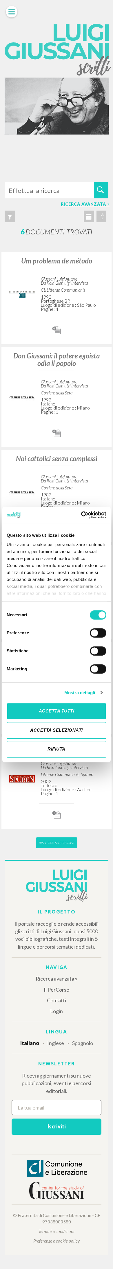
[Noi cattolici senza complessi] (22, 491)
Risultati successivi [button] (56, 843)
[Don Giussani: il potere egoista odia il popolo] (22, 396)
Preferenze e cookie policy (56, 1240)
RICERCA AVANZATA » (85, 204)
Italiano (29, 1043)
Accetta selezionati (56, 730)
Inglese (55, 1043)
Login (56, 1011)
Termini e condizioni (56, 1231)
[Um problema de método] (22, 294)
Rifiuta (56, 748)
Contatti (56, 1000)
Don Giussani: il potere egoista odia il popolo (56, 359)
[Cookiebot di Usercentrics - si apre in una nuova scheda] (81, 515)
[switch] (98, 633)
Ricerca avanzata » (56, 978)
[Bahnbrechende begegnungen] (22, 778)
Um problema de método (56, 260)
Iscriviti (57, 1126)
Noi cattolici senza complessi (56, 458)
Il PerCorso (56, 989)
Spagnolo (82, 1043)
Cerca (101, 190)
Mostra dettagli (79, 692)
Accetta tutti (56, 710)
